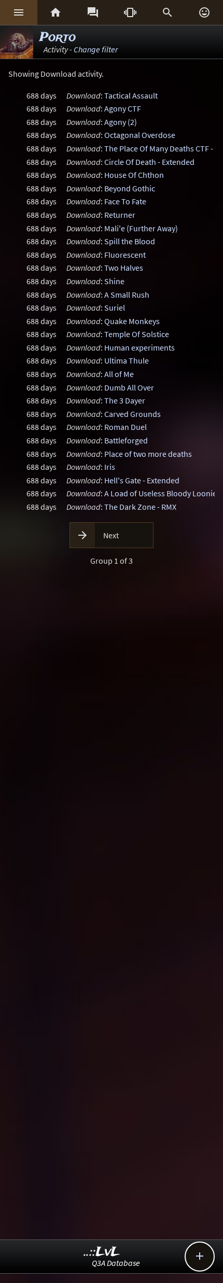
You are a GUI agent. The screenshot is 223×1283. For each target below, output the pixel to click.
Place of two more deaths (148, 454)
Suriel (114, 307)
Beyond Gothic (129, 188)
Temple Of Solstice (136, 334)
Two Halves (123, 267)
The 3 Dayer (124, 400)
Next (111, 535)
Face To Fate (125, 201)
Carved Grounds (132, 414)
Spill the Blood (129, 241)
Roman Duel (125, 427)
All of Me (119, 374)
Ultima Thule (126, 360)
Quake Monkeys (132, 321)
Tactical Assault (131, 95)
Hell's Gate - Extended (141, 480)
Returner (119, 215)
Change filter (96, 49)
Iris (109, 467)
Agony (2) (120, 122)
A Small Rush (126, 294)
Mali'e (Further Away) (141, 228)
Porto (57, 38)
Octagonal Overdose (139, 135)
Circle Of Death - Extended (149, 162)
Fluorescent (125, 254)
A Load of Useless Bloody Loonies (162, 493)
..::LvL (102, 1252)
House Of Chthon (134, 175)
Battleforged (126, 440)
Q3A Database (116, 1263)
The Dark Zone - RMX (140, 506)
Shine (114, 281)
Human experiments (139, 347)
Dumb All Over (129, 387)
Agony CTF (122, 108)
